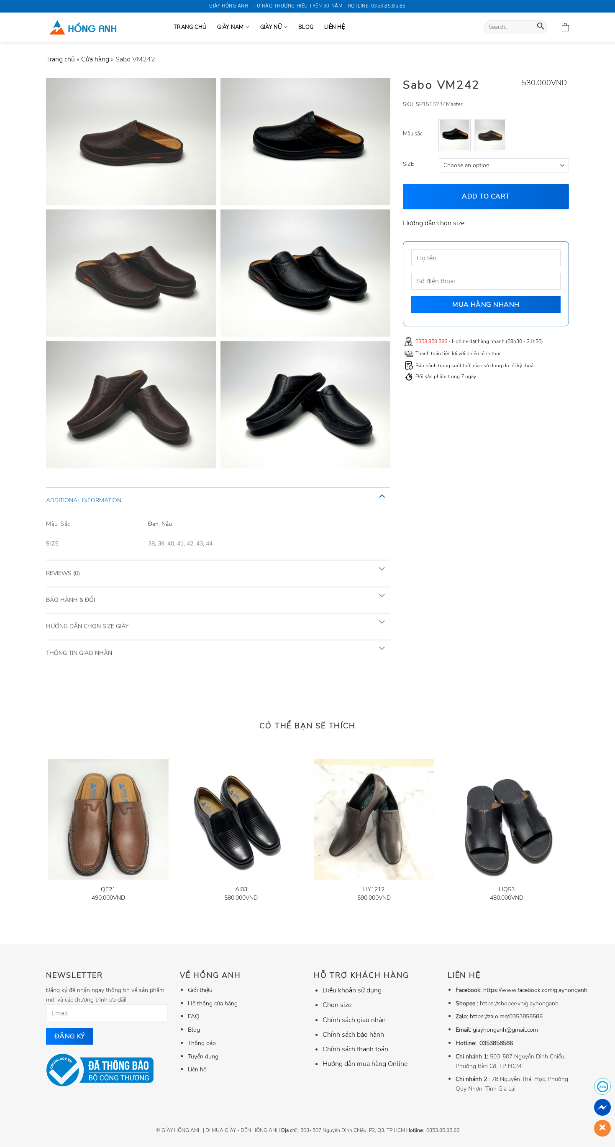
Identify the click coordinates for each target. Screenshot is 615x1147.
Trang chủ (60, 59)
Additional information (83, 500)
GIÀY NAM (230, 27)
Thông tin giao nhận (79, 652)
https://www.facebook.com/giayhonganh (535, 990)
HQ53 (507, 889)
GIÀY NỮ (271, 27)
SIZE (408, 165)
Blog (305, 27)
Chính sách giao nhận (354, 1020)
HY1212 (373, 889)
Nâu (166, 523)
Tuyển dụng (203, 1056)
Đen (153, 523)
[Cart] (565, 27)
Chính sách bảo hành (353, 1034)
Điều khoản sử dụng (352, 990)
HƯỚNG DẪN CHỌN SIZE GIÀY (87, 626)
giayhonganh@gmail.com (505, 1029)
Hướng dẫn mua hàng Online (365, 1063)
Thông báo (202, 1043)
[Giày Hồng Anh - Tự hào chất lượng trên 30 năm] (103, 27)
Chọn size (337, 1005)
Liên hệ (334, 27)
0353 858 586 (431, 341)
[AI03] (241, 819)
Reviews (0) (63, 573)
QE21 (108, 889)
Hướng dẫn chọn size (433, 222)
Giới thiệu (200, 990)
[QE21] (108, 819)
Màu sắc (413, 134)
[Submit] (540, 27)
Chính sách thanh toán (355, 1049)
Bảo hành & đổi (70, 599)
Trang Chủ (190, 27)
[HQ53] (506, 819)
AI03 (241, 889)
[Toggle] (381, 495)
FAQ (194, 1016)
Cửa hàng (95, 59)
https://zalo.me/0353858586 (506, 1016)
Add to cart (486, 196)
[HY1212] (374, 819)
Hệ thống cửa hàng (213, 1003)
